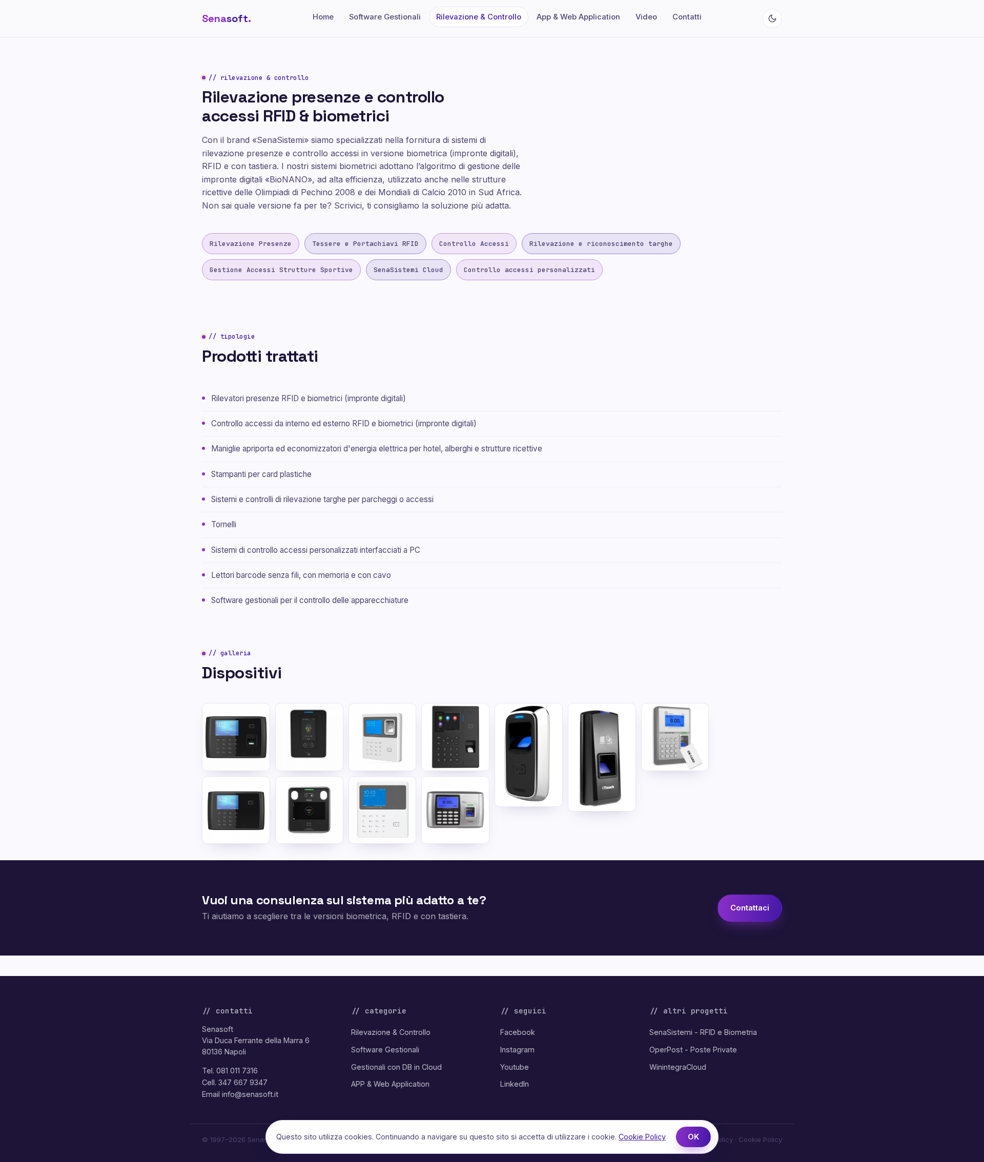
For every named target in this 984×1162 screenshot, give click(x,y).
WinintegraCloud (677, 1067)
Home (323, 17)
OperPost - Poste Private (693, 1049)
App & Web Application (578, 17)
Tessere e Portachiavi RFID (365, 243)
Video (646, 17)
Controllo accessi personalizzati (529, 269)
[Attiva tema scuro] (772, 18)
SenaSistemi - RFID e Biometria (703, 1032)
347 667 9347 (243, 1082)
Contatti (687, 17)
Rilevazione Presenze (251, 243)
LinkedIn (514, 1084)
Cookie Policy (760, 1139)
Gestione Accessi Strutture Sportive (281, 269)
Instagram (517, 1049)
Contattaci (749, 907)
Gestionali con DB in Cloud (396, 1067)
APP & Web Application (390, 1084)
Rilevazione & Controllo (478, 17)
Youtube (514, 1067)
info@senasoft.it (250, 1094)
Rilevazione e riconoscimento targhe (601, 243)
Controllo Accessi (474, 243)
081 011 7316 (237, 1070)
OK (693, 1137)
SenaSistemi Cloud (408, 269)
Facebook (517, 1032)
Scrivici (348, 205)
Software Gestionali (385, 17)
